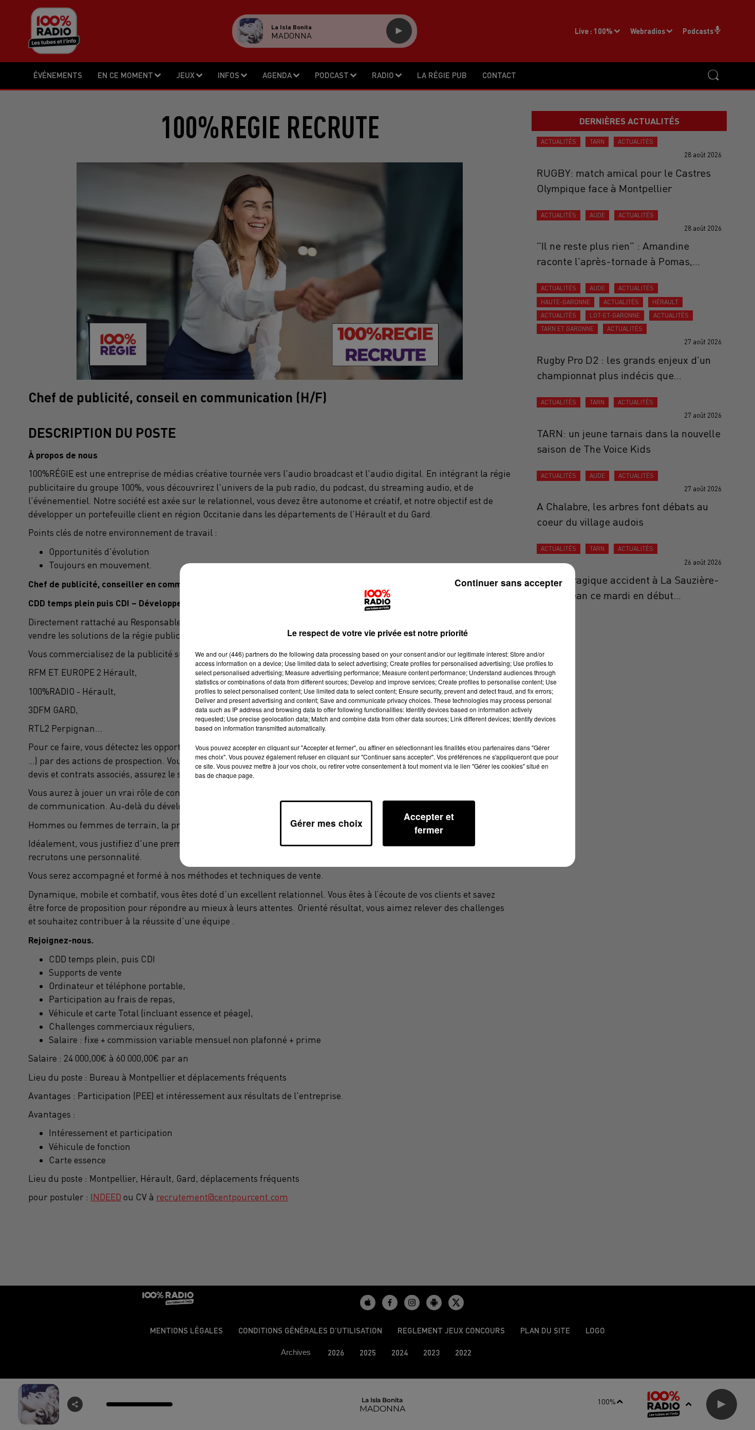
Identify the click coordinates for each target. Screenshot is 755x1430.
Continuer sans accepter (508, 582)
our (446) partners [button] (243, 653)
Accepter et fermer (429, 823)
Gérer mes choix (326, 822)
